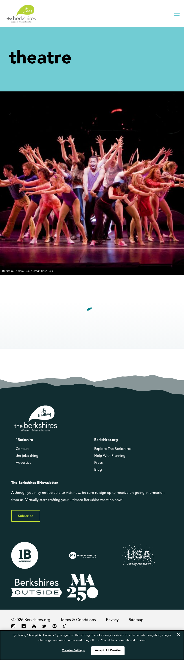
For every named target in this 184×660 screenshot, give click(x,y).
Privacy (112, 620)
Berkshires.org (106, 439)
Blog (98, 469)
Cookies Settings (73, 650)
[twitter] (44, 626)
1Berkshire (24, 439)
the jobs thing (27, 455)
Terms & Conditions (78, 620)
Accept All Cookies (108, 650)
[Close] (179, 635)
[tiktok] (64, 626)
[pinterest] (55, 626)
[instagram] (13, 626)
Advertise (23, 462)
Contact (22, 448)
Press (98, 462)
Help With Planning (109, 455)
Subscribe (25, 516)
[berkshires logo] (21, 14)
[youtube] (34, 626)
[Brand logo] (36, 555)
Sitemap (136, 620)
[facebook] (24, 626)
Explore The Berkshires (112, 448)
